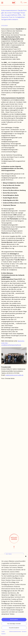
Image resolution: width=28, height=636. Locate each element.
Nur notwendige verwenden (14, 623)
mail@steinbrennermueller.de (14, 375)
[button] (26, 556)
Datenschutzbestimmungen (15, 631)
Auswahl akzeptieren (14, 627)
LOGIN (25, 2)
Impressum (24, 631)
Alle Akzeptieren (14, 619)
